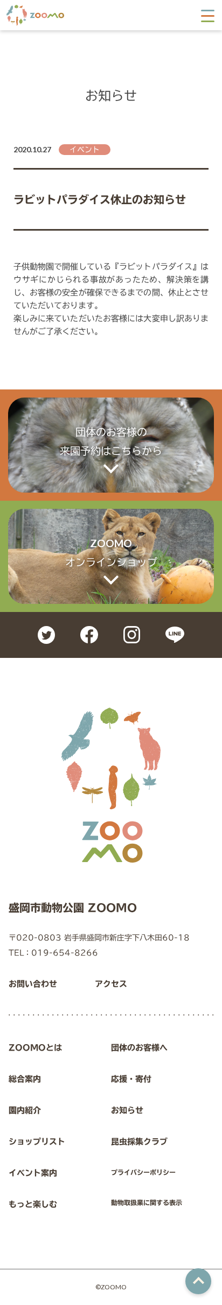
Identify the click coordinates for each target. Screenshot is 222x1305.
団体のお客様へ (139, 1048)
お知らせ (127, 1110)
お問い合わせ (33, 984)
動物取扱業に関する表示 (146, 1202)
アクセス (111, 984)
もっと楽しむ (33, 1204)
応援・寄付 (131, 1079)
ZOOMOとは (35, 1048)
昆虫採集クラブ (139, 1142)
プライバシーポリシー (143, 1172)
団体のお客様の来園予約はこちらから (111, 441)
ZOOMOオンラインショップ (111, 552)
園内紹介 (25, 1110)
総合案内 (25, 1079)
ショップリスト (37, 1142)
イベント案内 (33, 1173)
